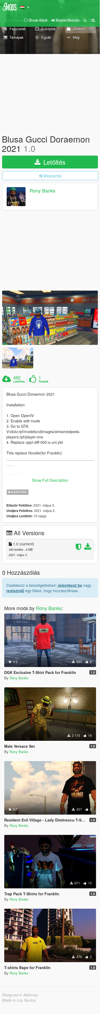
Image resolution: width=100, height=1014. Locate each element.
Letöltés (53, 162)
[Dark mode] (85, 20)
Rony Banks (42, 190)
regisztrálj (15, 590)
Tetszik (43, 381)
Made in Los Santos (19, 1000)
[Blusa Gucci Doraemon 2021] (50, 318)
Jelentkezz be (69, 585)
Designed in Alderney (20, 994)
